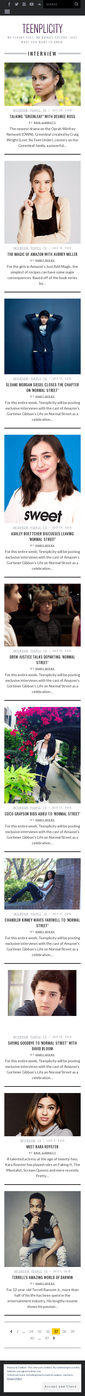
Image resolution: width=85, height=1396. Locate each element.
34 (31, 1331)
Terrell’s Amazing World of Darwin (42, 1277)
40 (32, 1338)
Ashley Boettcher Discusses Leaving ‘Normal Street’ (42, 536)
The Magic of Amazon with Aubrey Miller (42, 254)
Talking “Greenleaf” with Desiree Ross (42, 116)
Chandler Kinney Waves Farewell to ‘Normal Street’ (42, 922)
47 (47, 1338)
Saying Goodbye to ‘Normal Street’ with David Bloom (42, 1045)
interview (20, 110)
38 (64, 1331)
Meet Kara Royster (42, 1146)
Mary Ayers (45, 260)
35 (39, 1331)
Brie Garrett (45, 122)
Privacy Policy (14, 1378)
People (35, 110)
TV (45, 110)
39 (72, 1331)
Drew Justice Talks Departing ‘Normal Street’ (42, 659)
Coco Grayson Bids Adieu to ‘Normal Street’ (42, 813)
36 (48, 1331)
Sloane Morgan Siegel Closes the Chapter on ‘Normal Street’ (42, 387)
